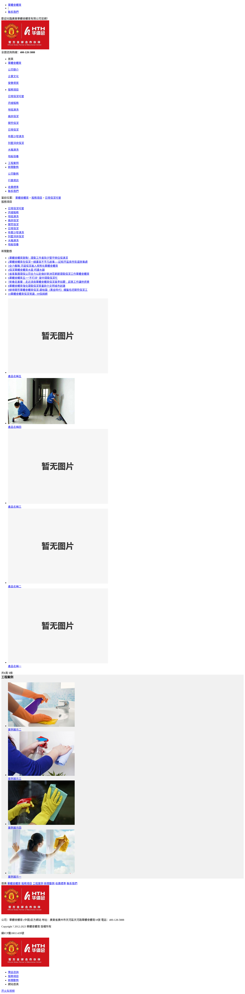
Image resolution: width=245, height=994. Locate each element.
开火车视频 (8, 990)
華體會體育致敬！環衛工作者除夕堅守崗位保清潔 (38, 257)
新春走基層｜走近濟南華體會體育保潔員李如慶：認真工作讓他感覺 (48, 281)
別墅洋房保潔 (16, 143)
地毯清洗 (13, 109)
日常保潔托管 (16, 96)
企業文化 (13, 76)
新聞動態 (13, 167)
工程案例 (13, 163)
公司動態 (13, 173)
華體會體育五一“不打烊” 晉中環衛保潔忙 (33, 277)
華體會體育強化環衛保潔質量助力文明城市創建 (36, 285)
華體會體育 (14, 5)
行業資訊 (13, 180)
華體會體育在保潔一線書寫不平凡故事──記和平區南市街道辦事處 (48, 261)
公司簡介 (13, 69)
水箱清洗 (13, 149)
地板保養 (13, 156)
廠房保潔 (13, 116)
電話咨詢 (13, 972)
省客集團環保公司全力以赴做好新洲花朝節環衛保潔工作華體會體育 (48, 273)
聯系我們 (13, 12)
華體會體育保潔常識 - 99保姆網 (28, 293)
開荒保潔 (13, 123)
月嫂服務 (13, 103)
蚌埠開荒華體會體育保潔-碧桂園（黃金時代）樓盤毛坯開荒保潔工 (48, 289)
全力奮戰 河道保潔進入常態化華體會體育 (33, 265)
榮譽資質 (13, 83)
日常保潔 (13, 129)
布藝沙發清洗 (16, 136)
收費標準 (13, 187)
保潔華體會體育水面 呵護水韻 (26, 269)
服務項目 (13, 89)
